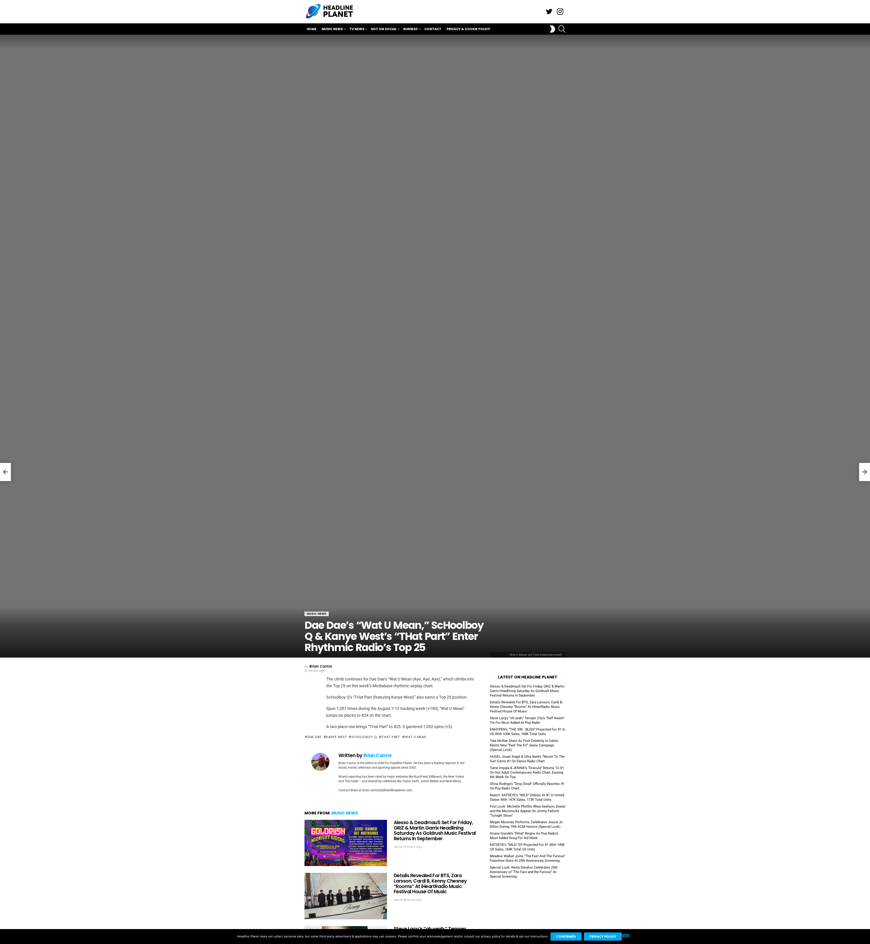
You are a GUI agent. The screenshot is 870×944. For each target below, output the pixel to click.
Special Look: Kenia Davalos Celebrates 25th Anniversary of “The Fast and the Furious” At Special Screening (524, 872)
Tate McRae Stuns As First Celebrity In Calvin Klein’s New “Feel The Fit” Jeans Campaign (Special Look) (524, 745)
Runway (410, 29)
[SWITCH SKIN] (552, 29)
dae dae (314, 737)
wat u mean (415, 737)
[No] (624, 935)
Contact (432, 29)
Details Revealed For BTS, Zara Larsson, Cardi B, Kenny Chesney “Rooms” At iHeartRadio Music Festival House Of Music (430, 883)
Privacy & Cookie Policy (468, 29)
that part (391, 737)
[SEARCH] (562, 29)
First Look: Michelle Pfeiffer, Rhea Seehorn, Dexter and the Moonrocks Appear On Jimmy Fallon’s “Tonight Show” (528, 811)
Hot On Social (384, 29)
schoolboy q (364, 737)
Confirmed (566, 936)
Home (312, 29)
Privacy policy (603, 936)
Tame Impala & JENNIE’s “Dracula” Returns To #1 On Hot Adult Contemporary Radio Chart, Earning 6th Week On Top (527, 772)
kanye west (336, 737)
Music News (332, 29)
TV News (356, 29)
